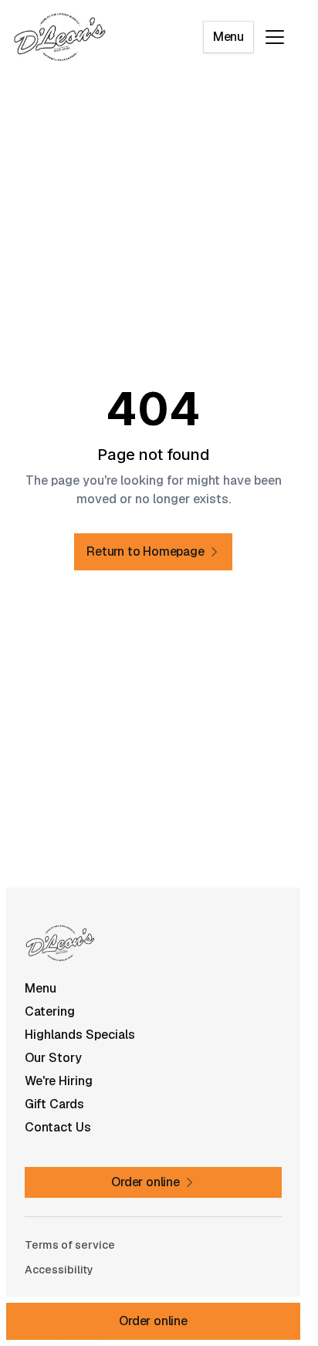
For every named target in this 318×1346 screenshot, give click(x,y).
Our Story (53, 1058)
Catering (50, 1011)
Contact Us (58, 1127)
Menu (228, 37)
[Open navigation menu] (274, 37)
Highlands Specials (80, 1034)
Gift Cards (54, 1104)
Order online (153, 1321)
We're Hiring (59, 1081)
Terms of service (70, 1245)
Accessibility (59, 1270)
